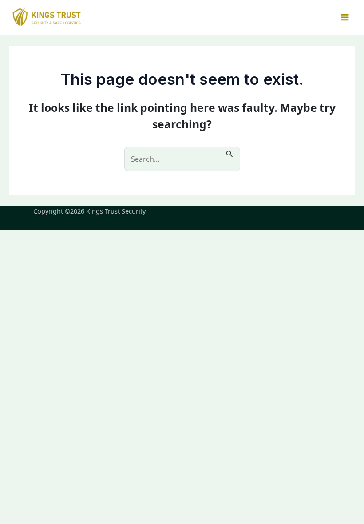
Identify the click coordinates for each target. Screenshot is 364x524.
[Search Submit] (229, 152)
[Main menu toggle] (344, 17)
